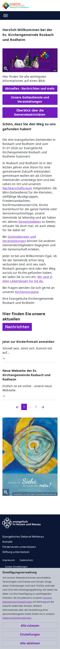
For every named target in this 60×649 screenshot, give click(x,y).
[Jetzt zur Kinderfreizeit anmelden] (30, 358)
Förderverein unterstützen (19, 547)
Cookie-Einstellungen (16, 566)
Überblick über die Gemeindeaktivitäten (30, 112)
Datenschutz (26, 560)
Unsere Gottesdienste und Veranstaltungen (30, 99)
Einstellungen (30, 634)
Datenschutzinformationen (17, 617)
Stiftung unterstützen (16, 552)
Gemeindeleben (29, 222)
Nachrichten (17, 326)
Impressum (8, 560)
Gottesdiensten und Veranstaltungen (19, 239)
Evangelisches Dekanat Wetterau (23, 536)
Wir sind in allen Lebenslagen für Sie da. (27, 279)
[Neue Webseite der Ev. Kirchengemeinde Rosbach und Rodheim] (30, 396)
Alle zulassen (30, 626)
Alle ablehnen (30, 643)
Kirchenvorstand (27, 292)
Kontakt (7, 541)
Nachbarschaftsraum (17, 188)
